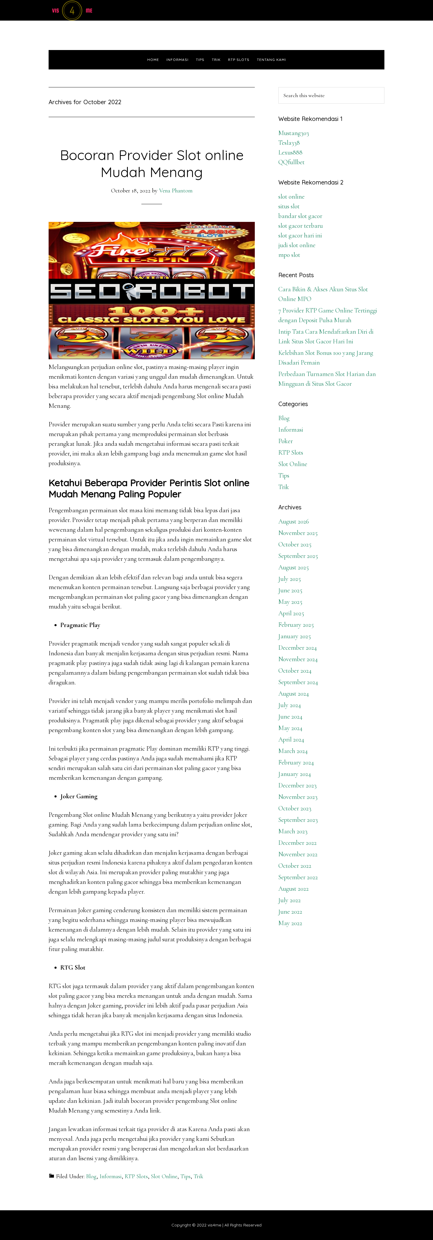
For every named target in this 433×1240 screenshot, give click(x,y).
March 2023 (293, 831)
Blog (91, 1176)
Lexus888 (290, 152)
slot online (291, 196)
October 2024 (295, 670)
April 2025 (291, 613)
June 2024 (290, 716)
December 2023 (297, 785)
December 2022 (297, 843)
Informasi (111, 1176)
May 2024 (290, 728)
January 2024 (294, 774)
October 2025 (294, 544)
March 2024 (293, 751)
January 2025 (294, 636)
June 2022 (290, 911)
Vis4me (102, 10)
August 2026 (293, 521)
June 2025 (290, 590)
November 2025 (298, 533)
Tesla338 (289, 143)
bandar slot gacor (300, 216)
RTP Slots (136, 1176)
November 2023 (298, 797)
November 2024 (298, 659)
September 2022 (298, 877)
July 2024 (289, 705)
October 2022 (294, 866)
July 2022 (289, 900)
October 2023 (294, 808)
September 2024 (298, 682)
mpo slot (289, 255)
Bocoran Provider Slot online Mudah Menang (152, 163)
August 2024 (293, 693)
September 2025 (298, 556)
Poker (285, 441)
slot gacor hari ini (300, 235)
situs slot (289, 206)
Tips (185, 1176)
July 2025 (289, 579)
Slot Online (164, 1176)
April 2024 (291, 739)
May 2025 (290, 602)
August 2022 (293, 888)
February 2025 (296, 625)
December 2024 (297, 647)
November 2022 (298, 854)
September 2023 (298, 820)
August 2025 (293, 567)
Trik (198, 1176)
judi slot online (296, 245)
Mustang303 (293, 133)
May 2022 (290, 923)
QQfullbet (291, 162)
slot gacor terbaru (300, 226)
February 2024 (296, 762)
